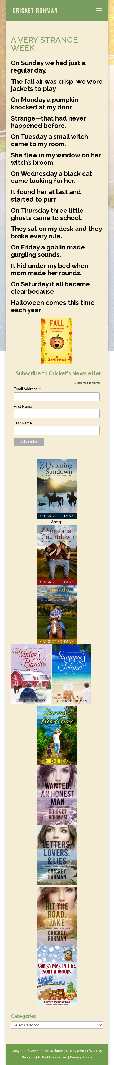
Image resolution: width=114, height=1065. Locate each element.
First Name (23, 406)
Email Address (27, 388)
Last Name (23, 423)
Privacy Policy (81, 1057)
